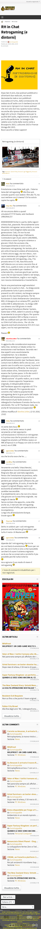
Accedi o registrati (32, 1)
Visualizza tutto (11, 716)
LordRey (9, 462)
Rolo (7, 184)
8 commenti (7, 179)
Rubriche (7, 21)
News (17, 739)
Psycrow (9, 521)
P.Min (8, 421)
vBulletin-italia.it (28, 926)
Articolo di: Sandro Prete (11, 171)
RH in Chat (14, 21)
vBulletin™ (19, 923)
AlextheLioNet (23, 411)
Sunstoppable (14, 42)
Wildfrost (6, 643)
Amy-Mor (9, 206)
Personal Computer (23, 833)
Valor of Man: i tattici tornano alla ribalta (21, 654)
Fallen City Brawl (10, 706)
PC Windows (20, 755)
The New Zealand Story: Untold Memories (21, 685)
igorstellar (10, 451)
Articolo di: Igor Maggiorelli (24, 171)
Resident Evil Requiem (12, 695)
